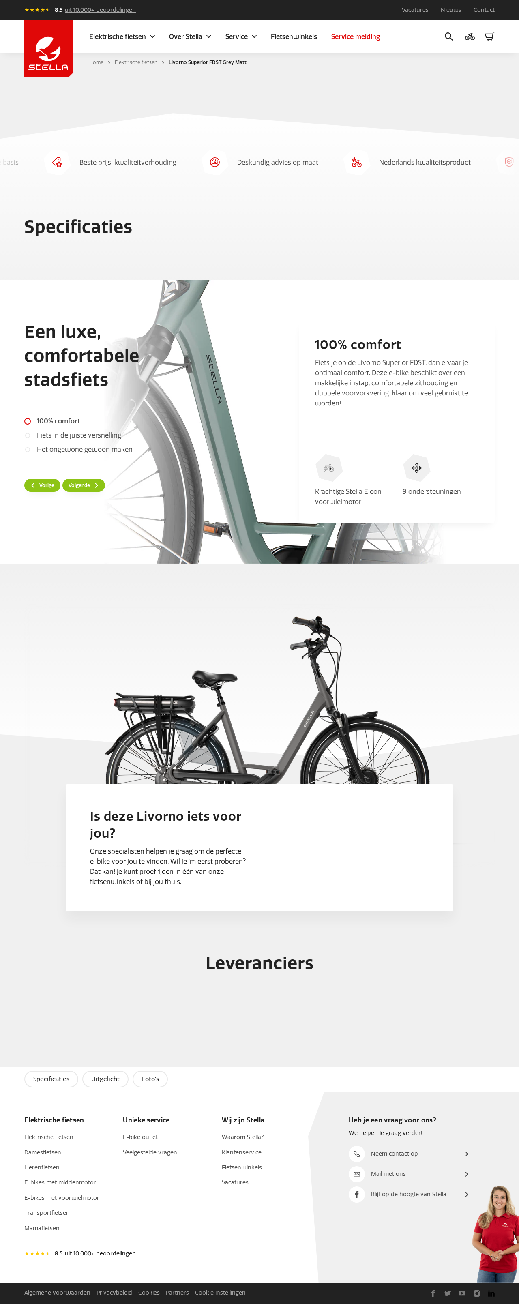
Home (96, 62)
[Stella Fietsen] (48, 48)
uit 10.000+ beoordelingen (100, 9)
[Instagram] (477, 1293)
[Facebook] (433, 1293)
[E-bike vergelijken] (470, 36)
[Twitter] (447, 1293)
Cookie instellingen (220, 1292)
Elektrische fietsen (136, 62)
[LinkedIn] (491, 1293)
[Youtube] (462, 1293)
